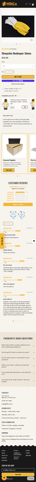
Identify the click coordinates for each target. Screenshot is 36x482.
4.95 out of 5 (22, 187)
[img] (7, 228)
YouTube (19, 428)
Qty (3, 71)
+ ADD (24, 107)
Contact (4, 458)
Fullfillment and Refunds (17, 453)
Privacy (16, 450)
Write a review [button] (18, 204)
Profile (28, 453)
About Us (4, 455)
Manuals (28, 455)
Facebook (5, 428)
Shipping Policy (15, 439)
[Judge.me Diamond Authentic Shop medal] (13, 214)
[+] (12, 71)
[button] (30, 4)
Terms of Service (16, 457)
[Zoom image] (31, 40)
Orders (28, 450)
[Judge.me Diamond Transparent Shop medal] (21, 214)
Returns (25, 439)
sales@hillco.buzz (7, 404)
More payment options (18, 84)
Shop (3, 453)
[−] (6, 71)
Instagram (12, 428)
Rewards (4, 460)
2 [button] (15, 321)
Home (3, 450)
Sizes (3, 62)
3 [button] (18, 321)
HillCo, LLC (10, 478)
